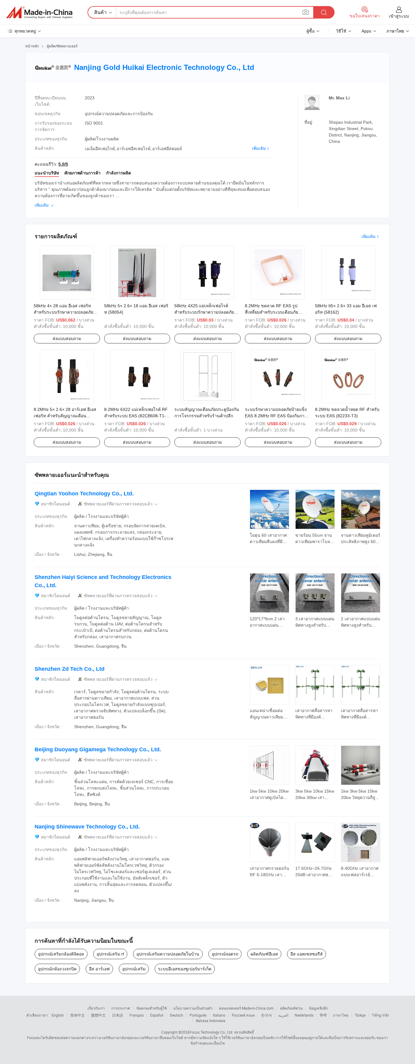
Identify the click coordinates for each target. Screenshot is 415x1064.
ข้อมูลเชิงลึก (318, 1008)
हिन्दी (323, 1015)
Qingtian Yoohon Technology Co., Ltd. (84, 494)
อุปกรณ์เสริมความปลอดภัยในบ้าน (167, 954)
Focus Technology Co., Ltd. (211, 1032)
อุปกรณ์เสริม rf (110, 954)
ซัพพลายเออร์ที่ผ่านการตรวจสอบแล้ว (121, 504)
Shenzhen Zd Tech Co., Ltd (70, 669)
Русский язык (243, 1015)
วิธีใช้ (341, 31)
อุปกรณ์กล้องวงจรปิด (57, 968)
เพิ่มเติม (259, 148)
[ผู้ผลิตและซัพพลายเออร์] (39, 12)
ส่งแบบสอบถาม (67, 338)
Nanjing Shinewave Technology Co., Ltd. (87, 827)
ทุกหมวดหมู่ (25, 31)
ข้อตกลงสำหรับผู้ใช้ (151, 1008)
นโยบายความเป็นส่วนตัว (193, 1008)
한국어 (266, 1015)
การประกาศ (120, 1008)
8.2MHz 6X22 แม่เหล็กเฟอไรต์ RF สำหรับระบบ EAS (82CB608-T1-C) (136, 416)
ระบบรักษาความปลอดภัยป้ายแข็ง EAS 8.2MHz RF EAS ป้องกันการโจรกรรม (276, 416)
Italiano (219, 1015)
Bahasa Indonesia (210, 1020)
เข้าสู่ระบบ (399, 16)
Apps (366, 31)
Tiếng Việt (380, 1015)
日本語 (117, 1015)
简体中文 (77, 1015)
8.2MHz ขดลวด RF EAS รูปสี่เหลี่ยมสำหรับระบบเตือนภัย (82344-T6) (271, 312)
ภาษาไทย (340, 1015)
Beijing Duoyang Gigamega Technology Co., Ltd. (98, 749)
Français (136, 1015)
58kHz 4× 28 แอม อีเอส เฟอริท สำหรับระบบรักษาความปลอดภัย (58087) (63, 312)
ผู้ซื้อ (310, 31)
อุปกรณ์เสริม (134, 968)
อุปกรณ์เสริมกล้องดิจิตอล (61, 954)
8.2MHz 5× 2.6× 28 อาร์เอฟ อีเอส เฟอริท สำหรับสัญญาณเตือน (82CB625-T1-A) (65, 416)
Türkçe (360, 1015)
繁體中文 (98, 1015)
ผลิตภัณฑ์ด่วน (291, 1008)
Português (198, 1015)
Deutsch (176, 1015)
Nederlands (304, 1015)
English (58, 1015)
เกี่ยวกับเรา (96, 1008)
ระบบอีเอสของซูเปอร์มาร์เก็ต (184, 968)
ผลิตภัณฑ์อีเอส (264, 954)
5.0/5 (63, 164)
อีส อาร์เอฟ (99, 968)
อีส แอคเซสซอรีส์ (306, 954)
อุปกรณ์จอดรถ (225, 954)
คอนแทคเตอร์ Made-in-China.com (246, 1008)
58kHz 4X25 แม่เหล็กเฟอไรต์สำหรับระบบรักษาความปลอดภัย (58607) (204, 312)
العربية (283, 1015)
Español (156, 1015)
